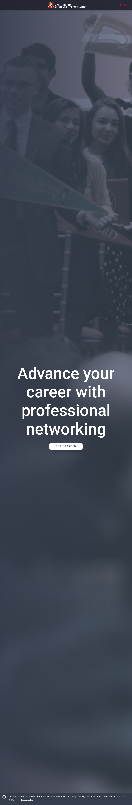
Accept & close (27, 800)
